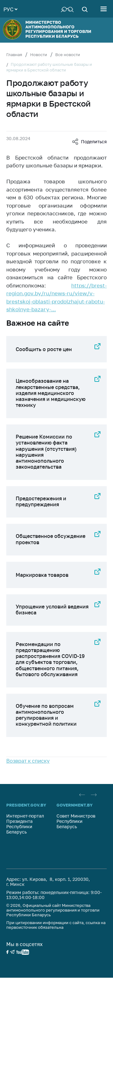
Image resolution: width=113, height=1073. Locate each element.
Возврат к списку (28, 761)
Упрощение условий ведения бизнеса (52, 609)
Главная (14, 54)
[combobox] (10, 8)
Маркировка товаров (42, 575)
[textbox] (10, 8)
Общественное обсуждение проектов (50, 539)
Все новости (67, 54)
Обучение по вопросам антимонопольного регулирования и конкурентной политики (46, 715)
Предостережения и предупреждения (41, 501)
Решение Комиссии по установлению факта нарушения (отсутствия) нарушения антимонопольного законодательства (46, 452)
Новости (38, 54)
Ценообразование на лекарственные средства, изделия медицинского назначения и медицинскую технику (50, 393)
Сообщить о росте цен (44, 349)
